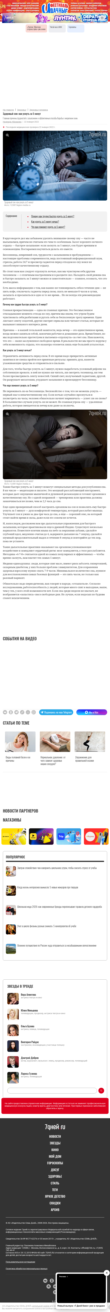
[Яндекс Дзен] (55, 1286)
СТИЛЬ (55, 1183)
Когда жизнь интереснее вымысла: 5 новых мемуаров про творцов (47, 887)
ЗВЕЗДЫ (55, 1143)
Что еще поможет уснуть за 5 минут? (48, 227)
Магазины (12, 820)
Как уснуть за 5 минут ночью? (45, 221)
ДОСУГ (55, 1170)
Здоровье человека (39, 110)
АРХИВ (55, 1209)
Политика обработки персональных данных (26, 1268)
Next (106, 837)
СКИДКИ (55, 1203)
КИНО (55, 1150)
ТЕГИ (55, 1189)
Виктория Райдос (30, 1042)
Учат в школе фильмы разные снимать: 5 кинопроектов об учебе (46, 926)
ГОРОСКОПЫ (55, 1163)
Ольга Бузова (27, 1026)
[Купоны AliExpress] (96, 836)
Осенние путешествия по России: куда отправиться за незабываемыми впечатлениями (56, 945)
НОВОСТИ (55, 1136)
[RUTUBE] (48, 1286)
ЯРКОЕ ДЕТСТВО (55, 1196)
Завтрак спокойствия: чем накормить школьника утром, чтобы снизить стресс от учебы (57, 868)
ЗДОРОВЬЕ (55, 1176)
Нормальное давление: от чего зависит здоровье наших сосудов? (53, 760)
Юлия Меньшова (29, 1010)
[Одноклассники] (52, 1281)
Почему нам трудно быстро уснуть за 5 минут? (52, 216)
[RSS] (55, 1292)
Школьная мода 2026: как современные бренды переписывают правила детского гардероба (59, 906)
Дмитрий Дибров (30, 1058)
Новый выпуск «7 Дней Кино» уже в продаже (81, 1306)
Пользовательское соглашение (20, 1262)
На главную (8, 110)
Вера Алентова (28, 994)
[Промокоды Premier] (41, 836)
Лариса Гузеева (29, 1073)
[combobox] (52, 1091)
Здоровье (21, 110)
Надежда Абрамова (12, 122)
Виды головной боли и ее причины (18, 758)
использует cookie (40, 1306)
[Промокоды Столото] (13, 836)
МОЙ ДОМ (55, 1156)
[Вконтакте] (45, 1281)
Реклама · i (63, 1276)
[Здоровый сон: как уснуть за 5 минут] (22, 712)
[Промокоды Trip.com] (68, 836)
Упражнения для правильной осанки (84, 758)
